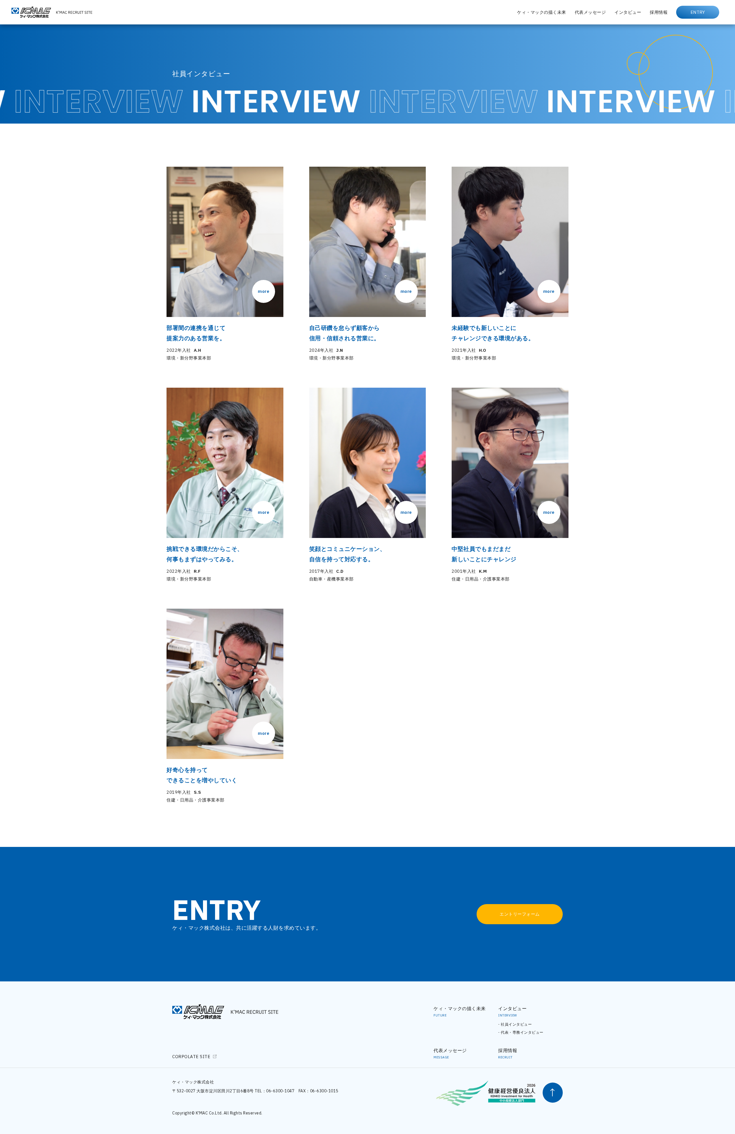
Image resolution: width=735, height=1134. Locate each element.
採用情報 (659, 12)
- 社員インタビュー (515, 1024)
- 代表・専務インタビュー (520, 1032)
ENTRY (697, 12)
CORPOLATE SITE (191, 1056)
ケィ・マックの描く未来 (541, 12)
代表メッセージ (590, 12)
